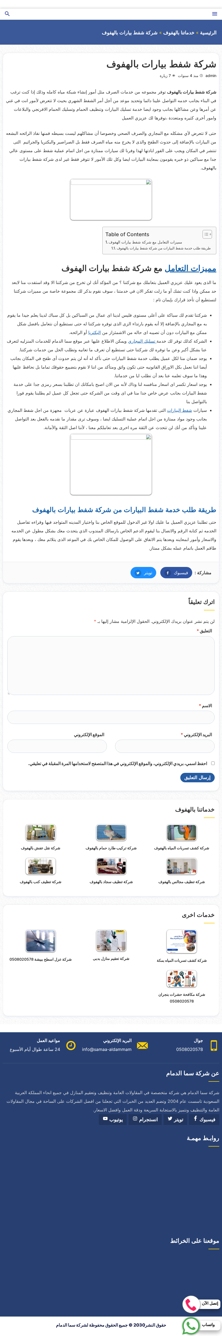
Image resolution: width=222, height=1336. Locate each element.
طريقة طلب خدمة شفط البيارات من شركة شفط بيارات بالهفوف (164, 248)
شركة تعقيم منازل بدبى (111, 958)
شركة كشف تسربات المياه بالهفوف (181, 848)
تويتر (141, 572)
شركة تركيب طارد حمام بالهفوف (111, 848)
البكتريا (94, 332)
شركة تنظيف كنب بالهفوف (40, 881)
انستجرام (148, 1119)
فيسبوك (174, 572)
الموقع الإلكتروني (89, 734)
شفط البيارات (179, 410)
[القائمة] (214, 14)
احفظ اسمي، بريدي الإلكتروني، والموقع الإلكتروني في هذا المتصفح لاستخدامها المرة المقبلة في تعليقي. (117, 763)
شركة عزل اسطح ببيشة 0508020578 (40, 959)
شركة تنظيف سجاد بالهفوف (111, 881)
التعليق (204, 630)
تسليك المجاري (142, 341)
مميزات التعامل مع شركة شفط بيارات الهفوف (145, 242)
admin (210, 75)
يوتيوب (115, 1119)
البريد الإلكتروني (196, 734)
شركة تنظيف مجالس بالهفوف (181, 881)
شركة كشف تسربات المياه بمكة (182, 960)
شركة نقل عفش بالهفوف (40, 848)
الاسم (205, 705)
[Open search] (7, 14)
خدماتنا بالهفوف (178, 32)
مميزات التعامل (190, 268)
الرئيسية (208, 32)
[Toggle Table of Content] (204, 234)
